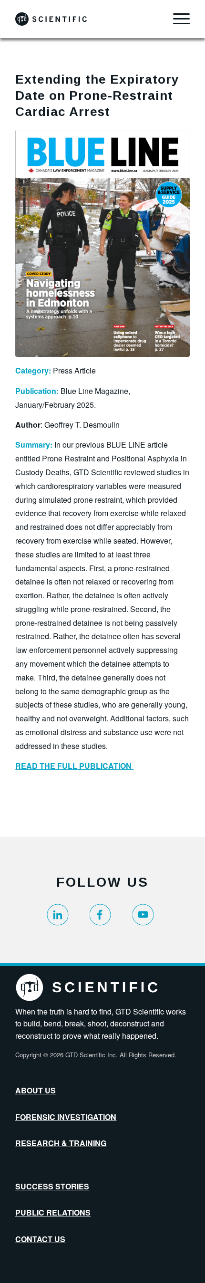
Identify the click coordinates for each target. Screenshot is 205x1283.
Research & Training (60, 1143)
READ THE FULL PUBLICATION (74, 765)
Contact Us (40, 1239)
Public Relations (53, 1212)
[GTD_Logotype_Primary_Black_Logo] (84, 19)
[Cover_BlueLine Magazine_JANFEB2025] (102, 243)
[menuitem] (177, 19)
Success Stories (52, 1186)
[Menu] (177, 19)
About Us (35, 1090)
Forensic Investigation (65, 1116)
